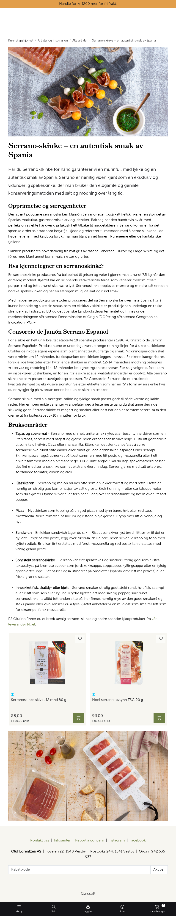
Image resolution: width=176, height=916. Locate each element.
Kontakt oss (39, 840)
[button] (12, 695)
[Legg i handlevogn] (78, 718)
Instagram (117, 840)
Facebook (137, 840)
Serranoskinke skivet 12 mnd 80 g (38, 700)
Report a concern (89, 840)
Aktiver (159, 870)
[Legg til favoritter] (80, 639)
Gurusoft (88, 894)
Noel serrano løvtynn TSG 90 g (117, 700)
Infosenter (62, 840)
